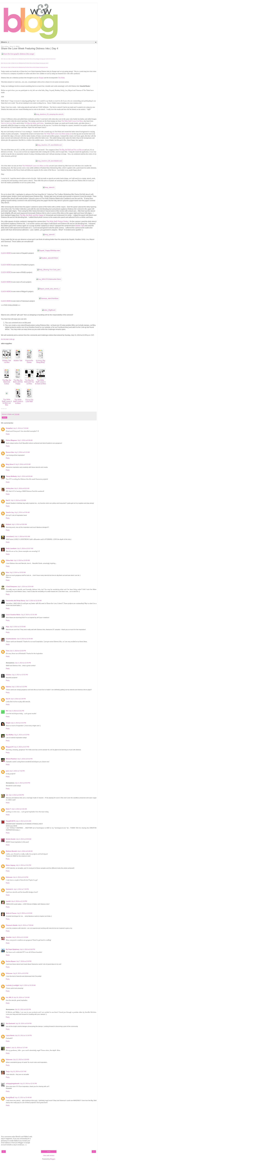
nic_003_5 (9, 997)
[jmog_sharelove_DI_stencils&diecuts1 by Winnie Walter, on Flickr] (49, 145)
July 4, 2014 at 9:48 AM (25, 851)
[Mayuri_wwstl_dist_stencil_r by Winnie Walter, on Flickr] (48, 289)
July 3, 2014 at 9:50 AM (19, 524)
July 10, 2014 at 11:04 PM (23, 1035)
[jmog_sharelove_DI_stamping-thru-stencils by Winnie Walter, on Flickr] (49, 114)
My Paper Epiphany (12, 949)
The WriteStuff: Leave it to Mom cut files (35, 166)
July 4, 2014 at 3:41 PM (23, 865)
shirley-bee (10, 488)
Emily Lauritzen (11, 548)
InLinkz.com (4, 408)
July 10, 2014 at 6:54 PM (23, 1023)
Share (4, 417)
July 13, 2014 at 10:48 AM (23, 1097)
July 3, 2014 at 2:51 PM (16, 711)
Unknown (9, 877)
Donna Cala (10, 452)
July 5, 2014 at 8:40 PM (27, 949)
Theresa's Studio (12, 925)
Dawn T (8, 809)
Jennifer (9, 937)
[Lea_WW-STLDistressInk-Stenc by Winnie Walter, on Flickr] (49, 279)
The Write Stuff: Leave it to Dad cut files (40, 382)
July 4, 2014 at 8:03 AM (23, 839)
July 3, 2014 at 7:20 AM (20, 428)
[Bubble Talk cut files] (7, 358)
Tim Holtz (61, 78)
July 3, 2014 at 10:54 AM (25, 586)
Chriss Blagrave (11, 440)
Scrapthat (9, 428)
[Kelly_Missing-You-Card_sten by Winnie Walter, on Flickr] (49, 270)
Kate (7, 572)
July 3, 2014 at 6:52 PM (24, 759)
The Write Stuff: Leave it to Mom (72, 121)
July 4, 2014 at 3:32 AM (19, 809)
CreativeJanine (11, 638)
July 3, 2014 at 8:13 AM (22, 452)
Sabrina (8, 686)
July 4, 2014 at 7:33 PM (21, 889)
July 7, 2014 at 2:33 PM (23, 961)
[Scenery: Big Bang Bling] (40, 358)
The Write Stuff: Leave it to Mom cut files (7, 402)
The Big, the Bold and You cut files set (71, 150)
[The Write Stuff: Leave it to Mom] (18, 398)
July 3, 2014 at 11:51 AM (29, 614)
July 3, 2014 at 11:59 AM (25, 638)
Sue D (8, 699)
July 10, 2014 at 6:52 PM (23, 1009)
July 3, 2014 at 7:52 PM (17, 771)
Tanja (8, 1071)
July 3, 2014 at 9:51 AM (22, 536)
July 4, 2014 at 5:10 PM (20, 877)
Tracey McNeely (11, 476)
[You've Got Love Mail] (29, 398)
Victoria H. (9, 889)
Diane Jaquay (10, 865)
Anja (7, 626)
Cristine (8, 675)
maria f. (8, 1047)
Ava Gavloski (10, 1023)
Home (48, 1151)
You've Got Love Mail (29, 400)
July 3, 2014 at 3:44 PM (18, 723)
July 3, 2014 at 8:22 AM (22, 464)
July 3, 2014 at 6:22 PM (21, 735)
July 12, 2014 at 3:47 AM (18, 1071)
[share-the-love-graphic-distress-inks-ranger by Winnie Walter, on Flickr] (18, 54)
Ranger (41, 78)
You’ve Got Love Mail (8, 123)
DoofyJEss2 (10, 1097)
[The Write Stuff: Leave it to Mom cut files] (6, 394)
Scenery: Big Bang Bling (40, 361)
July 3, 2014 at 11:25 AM (34, 600)
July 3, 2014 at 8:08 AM (25, 440)
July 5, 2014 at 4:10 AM (24, 913)
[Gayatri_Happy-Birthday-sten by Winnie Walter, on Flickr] (49, 250)
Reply (8, 434)
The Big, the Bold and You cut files (29, 382)
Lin (7, 795)
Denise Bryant (11, 961)
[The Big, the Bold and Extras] (6, 378)
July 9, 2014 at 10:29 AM (28, 985)
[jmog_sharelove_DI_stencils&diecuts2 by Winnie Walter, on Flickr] (49, 161)
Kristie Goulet (10, 839)
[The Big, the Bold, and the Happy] (18, 378)
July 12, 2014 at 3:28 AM (21, 1059)
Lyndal (8, 901)
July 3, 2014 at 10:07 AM (25, 548)
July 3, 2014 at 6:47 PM (21, 747)
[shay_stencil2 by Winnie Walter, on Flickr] (48, 234)
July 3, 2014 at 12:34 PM (23, 663)
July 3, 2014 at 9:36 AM (22, 512)
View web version (48, 1155)
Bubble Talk (79, 226)
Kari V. (8, 500)
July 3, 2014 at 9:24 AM (18, 500)
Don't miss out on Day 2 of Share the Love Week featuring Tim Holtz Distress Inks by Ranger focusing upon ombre (24, 63)
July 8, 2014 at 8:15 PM (20, 973)
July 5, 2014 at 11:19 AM (20, 937)
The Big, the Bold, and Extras (33, 123)
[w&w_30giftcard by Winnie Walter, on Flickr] (49, 310)
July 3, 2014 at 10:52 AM (18, 572)
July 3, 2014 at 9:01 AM (21, 488)
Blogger (52, 1159)
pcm (7, 771)
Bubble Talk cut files (6, 361)
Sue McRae (10, 735)
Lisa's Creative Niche (13, 614)
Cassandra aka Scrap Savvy (15, 600)
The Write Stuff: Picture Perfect (57, 221)
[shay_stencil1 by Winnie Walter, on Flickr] (48, 187)
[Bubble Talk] (18, 358)
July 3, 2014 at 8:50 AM (24, 476)
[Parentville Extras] (29, 358)
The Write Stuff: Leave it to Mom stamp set (58, 134)
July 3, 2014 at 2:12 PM (19, 686)
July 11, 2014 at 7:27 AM (19, 1047)
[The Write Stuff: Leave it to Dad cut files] (40, 378)
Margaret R (9, 747)
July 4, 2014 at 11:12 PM (19, 901)
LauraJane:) (10, 536)
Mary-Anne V (10, 464)
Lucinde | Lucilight (12, 985)
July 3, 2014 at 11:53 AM (17, 626)
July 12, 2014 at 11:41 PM (28, 1083)
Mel (7, 711)
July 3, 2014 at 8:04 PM (22, 783)
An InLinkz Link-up (7, 339)
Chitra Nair (9, 560)
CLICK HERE (6, 253)
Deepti (8, 723)
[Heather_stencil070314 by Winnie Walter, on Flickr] (49, 258)
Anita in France (11, 913)
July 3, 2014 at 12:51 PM (20, 675)
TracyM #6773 (10, 821)
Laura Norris (10, 1035)
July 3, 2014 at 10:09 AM (22, 560)
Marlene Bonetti (11, 851)
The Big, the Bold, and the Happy (31, 215)
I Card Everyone (11, 586)
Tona (7, 650)
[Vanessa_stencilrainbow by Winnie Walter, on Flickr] (48, 298)
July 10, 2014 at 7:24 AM (21, 997)
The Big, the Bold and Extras (6, 382)
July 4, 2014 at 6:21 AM (23, 821)
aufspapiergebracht (13, 1083)
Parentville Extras (29, 361)
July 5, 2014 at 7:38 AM (25, 925)
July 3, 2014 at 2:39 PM (18, 699)
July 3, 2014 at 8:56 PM (16, 795)
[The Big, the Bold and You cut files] (29, 378)
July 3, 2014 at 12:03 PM (18, 650)
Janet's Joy (10, 512)
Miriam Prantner (11, 759)
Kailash (8, 524)
